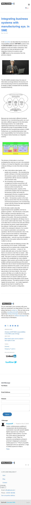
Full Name (4, 385)
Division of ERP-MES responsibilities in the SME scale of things (15, 333)
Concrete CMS (11, 502)
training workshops (12, 314)
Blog (4, 479)
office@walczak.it (10, 490)
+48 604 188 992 (10, 493)
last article (7, 42)
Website (3, 399)
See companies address (8, 495)
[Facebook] (5, 326)
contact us (14, 310)
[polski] (27, 8)
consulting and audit (12, 312)
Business (7, 346)
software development (20, 315)
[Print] (17, 326)
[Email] (15, 326)
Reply (8, 449)
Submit (7, 414)
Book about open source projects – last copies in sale (14, 339)
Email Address (5, 392)
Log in (28, 502)
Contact (5, 482)
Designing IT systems (10, 349)
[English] (26, 8)
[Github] (28, 465)
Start (4, 475)
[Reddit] (12, 326)
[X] (8, 326)
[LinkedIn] (10, 326)
